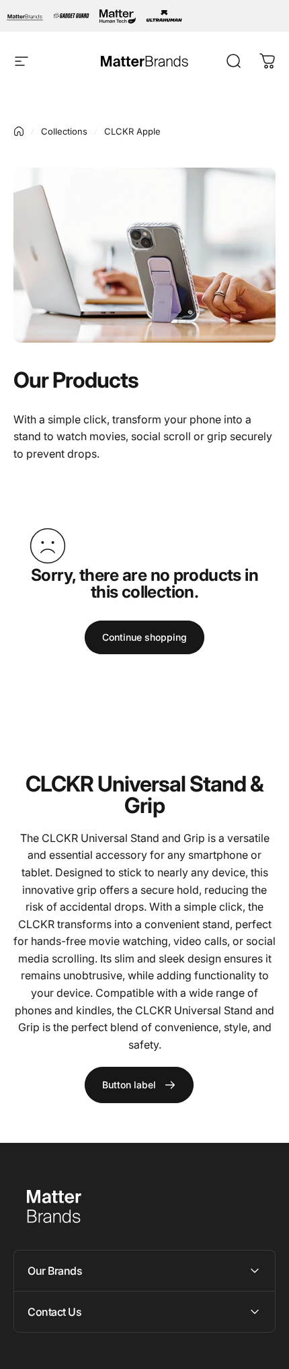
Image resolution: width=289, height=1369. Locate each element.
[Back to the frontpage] (18, 131)
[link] (139, 1085)
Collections (64, 131)
